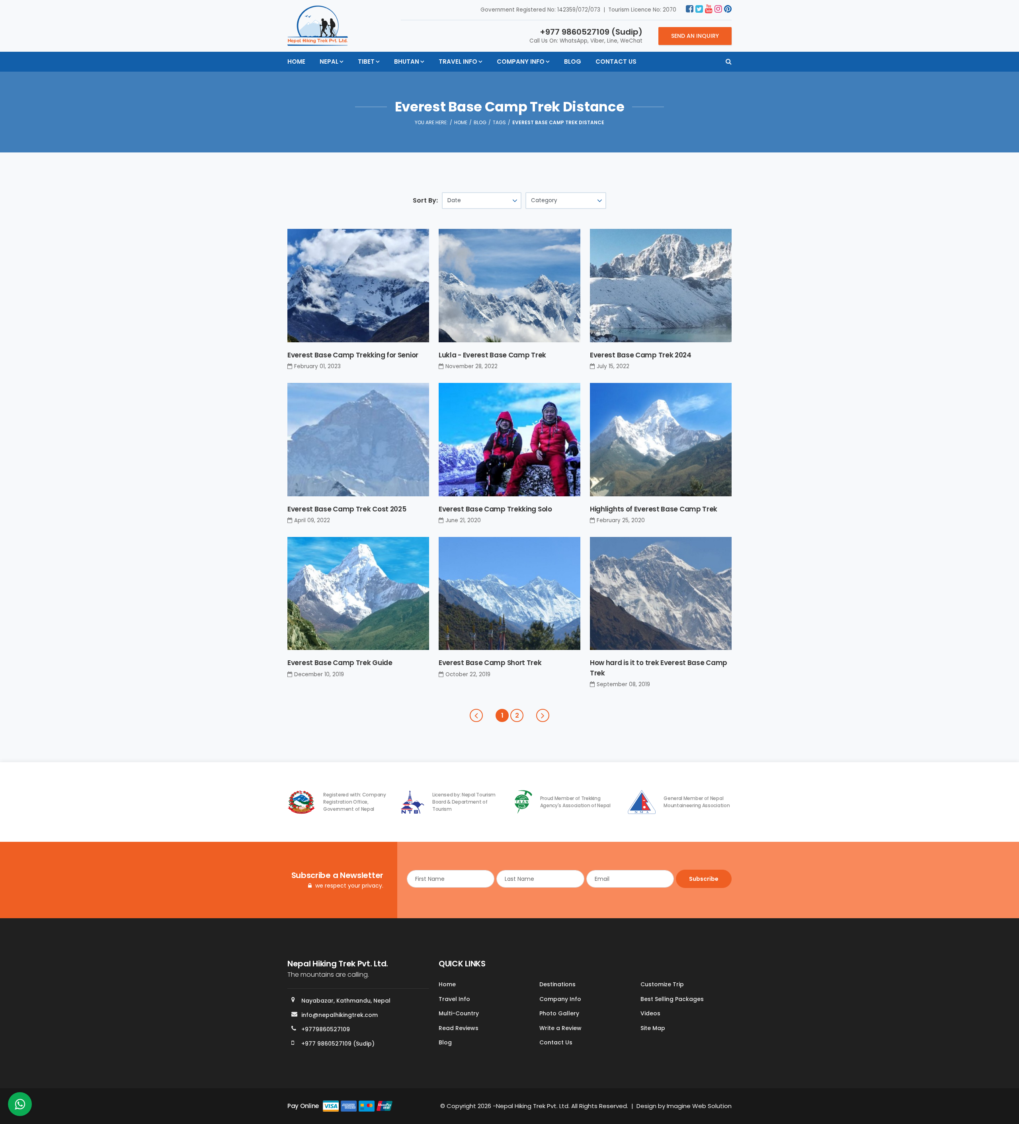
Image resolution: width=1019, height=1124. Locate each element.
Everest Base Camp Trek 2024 (640, 355)
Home (296, 61)
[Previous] (476, 715)
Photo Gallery (559, 1013)
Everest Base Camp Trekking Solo (495, 509)
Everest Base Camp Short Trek (490, 662)
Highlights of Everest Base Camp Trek (653, 509)
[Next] (542, 715)
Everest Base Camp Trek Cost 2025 (346, 509)
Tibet (366, 61)
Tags (499, 122)
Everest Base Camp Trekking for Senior (352, 355)
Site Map (652, 1028)
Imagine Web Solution (699, 1106)
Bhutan (406, 61)
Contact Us (615, 61)
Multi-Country (459, 1013)
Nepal (329, 61)
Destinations (557, 984)
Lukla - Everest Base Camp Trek (492, 355)
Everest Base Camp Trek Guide (339, 662)
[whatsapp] (20, 1106)
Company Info (521, 61)
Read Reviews (458, 1028)
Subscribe (703, 879)
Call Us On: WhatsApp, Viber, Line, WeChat (585, 35)
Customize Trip (662, 984)
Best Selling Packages (672, 999)
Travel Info (458, 61)
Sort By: (425, 200)
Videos (650, 1013)
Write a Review (560, 1028)
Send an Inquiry (695, 36)
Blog (572, 61)
